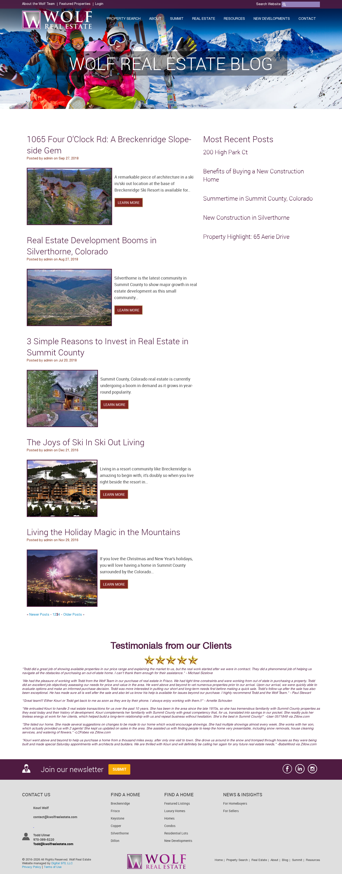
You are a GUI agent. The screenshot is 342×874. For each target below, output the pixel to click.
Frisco (115, 811)
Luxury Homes (174, 811)
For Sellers (231, 811)
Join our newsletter (68, 769)
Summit (177, 19)
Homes (169, 818)
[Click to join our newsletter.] (118, 770)
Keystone (117, 818)
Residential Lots (176, 833)
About (155, 19)
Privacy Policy (31, 867)
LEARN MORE (129, 202)
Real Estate (203, 19)
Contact (307, 19)
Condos (169, 825)
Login (99, 4)
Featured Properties (75, 4)
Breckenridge (120, 803)
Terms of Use (52, 867)
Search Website (268, 4)
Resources (234, 19)
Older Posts (72, 615)
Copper (116, 825)
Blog (285, 860)
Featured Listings (177, 803)
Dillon (115, 840)
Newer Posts (39, 615)
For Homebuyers (235, 803)
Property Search (124, 19)
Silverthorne (120, 833)
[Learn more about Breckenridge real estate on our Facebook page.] (287, 769)
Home (219, 860)
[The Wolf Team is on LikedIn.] (300, 769)
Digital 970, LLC (62, 863)
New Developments (272, 19)
